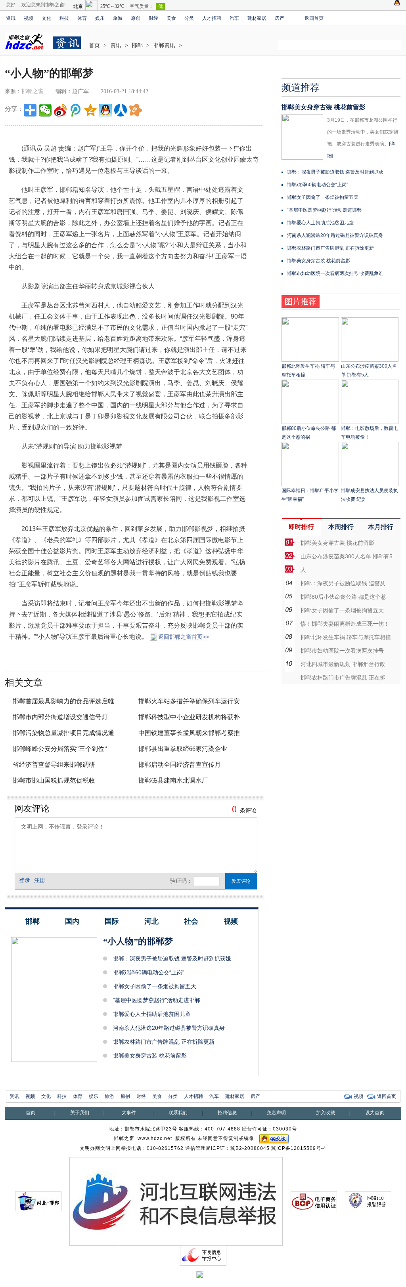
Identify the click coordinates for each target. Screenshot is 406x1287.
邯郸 (137, 45)
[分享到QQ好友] (105, 110)
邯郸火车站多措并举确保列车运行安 (189, 701)
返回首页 (314, 18)
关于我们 (79, 1112)
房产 (279, 18)
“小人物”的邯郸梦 (138, 941)
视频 (28, 18)
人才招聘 (211, 18)
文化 (46, 18)
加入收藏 (325, 1112)
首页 (94, 45)
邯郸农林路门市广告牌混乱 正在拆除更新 (163, 1042)
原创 (135, 18)
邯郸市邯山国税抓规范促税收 (54, 780)
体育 (82, 18)
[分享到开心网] (135, 110)
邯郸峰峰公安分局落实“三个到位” (60, 748)
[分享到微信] (45, 110)
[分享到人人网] (120, 110)
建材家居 (256, 18)
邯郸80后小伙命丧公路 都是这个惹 (343, 597)
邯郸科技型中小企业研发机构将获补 (189, 717)
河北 (151, 921)
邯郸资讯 (164, 45)
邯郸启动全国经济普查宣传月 (179, 764)
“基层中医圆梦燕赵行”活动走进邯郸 (156, 1000)
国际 (112, 921)
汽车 (234, 18)
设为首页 (374, 1112)
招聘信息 (227, 1112)
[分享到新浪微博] (60, 110)
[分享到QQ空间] (90, 110)
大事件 (129, 1112)
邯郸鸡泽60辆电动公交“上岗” (148, 972)
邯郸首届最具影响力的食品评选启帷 (63, 701)
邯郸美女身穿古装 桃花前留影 (150, 1055)
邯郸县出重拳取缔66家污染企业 (182, 748)
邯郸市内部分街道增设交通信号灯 (60, 717)
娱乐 (100, 18)
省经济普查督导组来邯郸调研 (54, 764)
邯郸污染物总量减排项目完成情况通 (63, 732)
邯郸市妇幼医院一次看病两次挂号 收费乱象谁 (335, 273)
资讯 (10, 18)
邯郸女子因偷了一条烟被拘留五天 (154, 986)
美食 (171, 18)
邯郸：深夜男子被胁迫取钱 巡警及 (343, 583)
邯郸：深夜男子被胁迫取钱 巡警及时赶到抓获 (335, 172)
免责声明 (276, 1112)
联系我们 (178, 1112)
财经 (153, 18)
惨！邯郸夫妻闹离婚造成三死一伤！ (345, 624)
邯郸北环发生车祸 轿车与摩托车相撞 (346, 637)
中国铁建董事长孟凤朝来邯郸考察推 (189, 732)
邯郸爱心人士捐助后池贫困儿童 (152, 1014)
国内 (72, 921)
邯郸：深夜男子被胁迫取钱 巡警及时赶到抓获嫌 (172, 958)
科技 (64, 18)
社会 (191, 921)
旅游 (118, 18)
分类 (189, 18)
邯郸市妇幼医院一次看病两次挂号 (342, 650)
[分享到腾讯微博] (75, 110)
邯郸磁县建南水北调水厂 (173, 780)
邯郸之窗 (32, 91)
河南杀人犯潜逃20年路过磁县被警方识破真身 (169, 1028)
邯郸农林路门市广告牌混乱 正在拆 (343, 677)
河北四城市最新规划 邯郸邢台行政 (343, 664)
